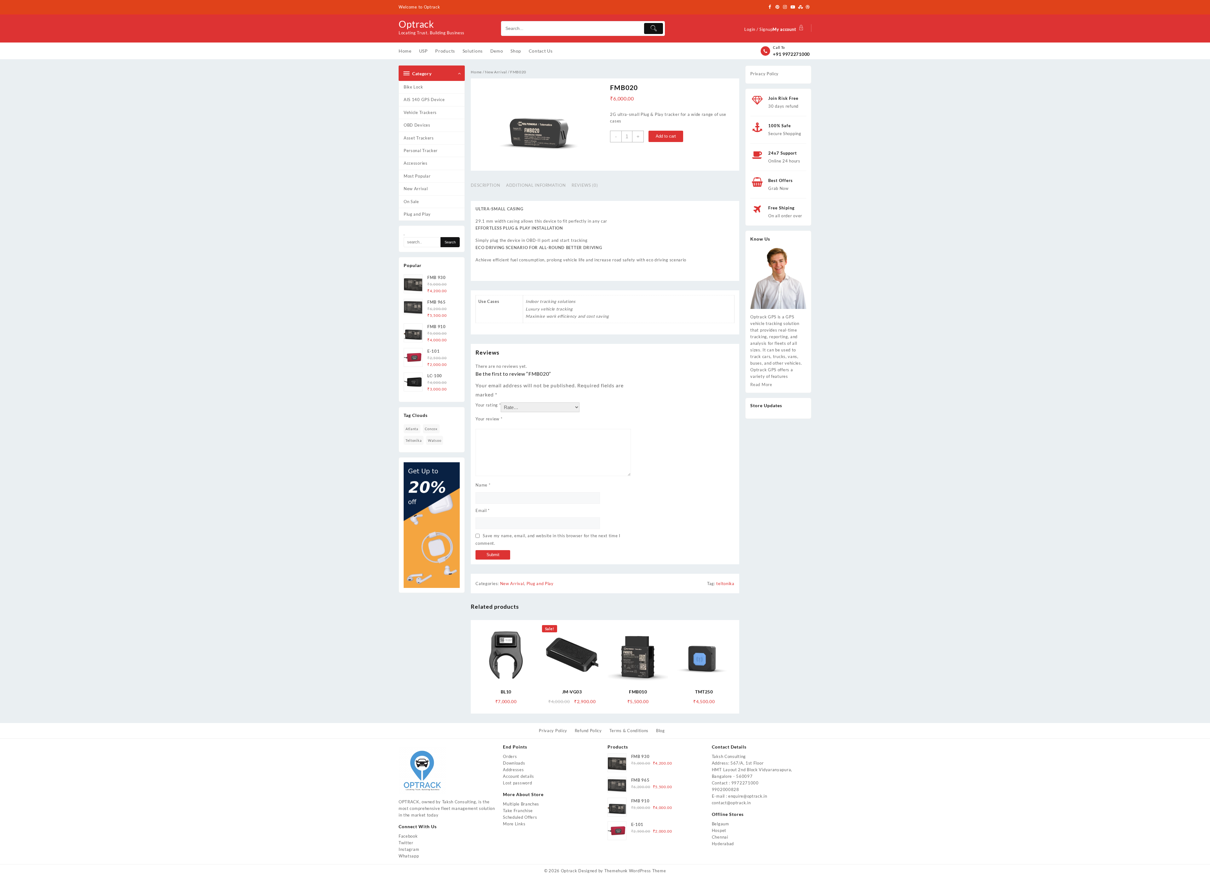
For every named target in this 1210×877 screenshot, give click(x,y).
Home (476, 72)
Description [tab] (485, 185)
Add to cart (666, 136)
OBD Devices (417, 125)
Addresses (513, 769)
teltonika (414, 440)
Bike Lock (413, 86)
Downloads (514, 763)
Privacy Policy (764, 73)
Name (482, 484)
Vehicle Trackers (420, 112)
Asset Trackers (419, 137)
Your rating (488, 404)
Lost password (517, 782)
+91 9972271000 (791, 54)
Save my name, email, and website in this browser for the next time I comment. (547, 539)
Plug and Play (417, 214)
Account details (518, 776)
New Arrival (416, 188)
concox (431, 429)
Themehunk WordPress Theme (635, 870)
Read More (761, 384)
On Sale (411, 201)
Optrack (416, 24)
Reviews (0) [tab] (585, 185)
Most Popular (417, 176)
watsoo (434, 440)
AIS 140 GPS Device (424, 99)
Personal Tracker (421, 150)
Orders (510, 756)
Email (482, 510)
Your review (488, 418)
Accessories (416, 163)
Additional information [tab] (536, 185)
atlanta (412, 429)
